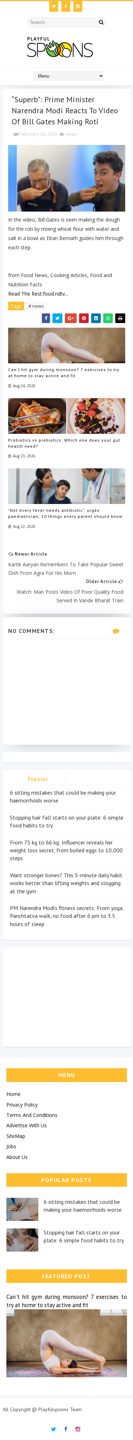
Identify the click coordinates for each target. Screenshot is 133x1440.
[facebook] (65, 6)
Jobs (11, 1146)
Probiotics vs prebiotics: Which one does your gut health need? (64, 443)
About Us (17, 1157)
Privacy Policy (22, 1104)
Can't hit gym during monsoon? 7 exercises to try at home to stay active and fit (64, 372)
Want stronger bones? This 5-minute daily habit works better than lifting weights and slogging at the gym (66, 883)
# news (36, 306)
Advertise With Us (26, 1125)
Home (13, 1094)
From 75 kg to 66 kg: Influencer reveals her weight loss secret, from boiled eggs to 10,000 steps (66, 850)
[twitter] (53, 6)
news (71, 134)
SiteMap (15, 1136)
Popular (38, 779)
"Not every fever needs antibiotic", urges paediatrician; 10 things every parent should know (65, 513)
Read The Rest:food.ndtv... (38, 293)
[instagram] (77, 6)
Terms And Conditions (31, 1115)
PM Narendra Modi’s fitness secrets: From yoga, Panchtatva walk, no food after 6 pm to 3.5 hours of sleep (66, 915)
